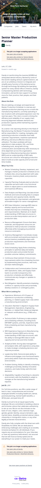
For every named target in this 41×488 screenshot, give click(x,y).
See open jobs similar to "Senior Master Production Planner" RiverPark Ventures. (20, 58)
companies (8, 26)
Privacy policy (16, 483)
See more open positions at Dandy (20, 465)
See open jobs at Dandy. (15, 54)
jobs (17, 26)
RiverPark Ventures (19, 6)
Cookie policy (25, 483)
